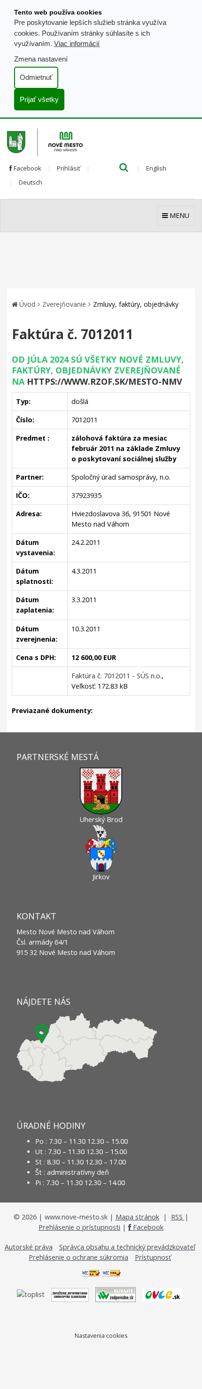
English (156, 168)
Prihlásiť (68, 168)
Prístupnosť (153, 1257)
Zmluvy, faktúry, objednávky (136, 304)
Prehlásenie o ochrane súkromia (78, 1257)
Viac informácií (77, 43)
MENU (178, 215)
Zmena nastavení (41, 59)
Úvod (27, 304)
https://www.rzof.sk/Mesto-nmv (104, 381)
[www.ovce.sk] (162, 1293)
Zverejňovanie (64, 304)
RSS (178, 1216)
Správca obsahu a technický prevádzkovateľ (127, 1246)
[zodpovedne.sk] (115, 1293)
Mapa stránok (137, 1216)
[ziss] (70, 1293)
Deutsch (30, 182)
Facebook (26, 168)
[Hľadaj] (123, 168)
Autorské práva (29, 1246)
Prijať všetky (39, 99)
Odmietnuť (36, 77)
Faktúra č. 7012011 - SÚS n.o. (116, 675)
